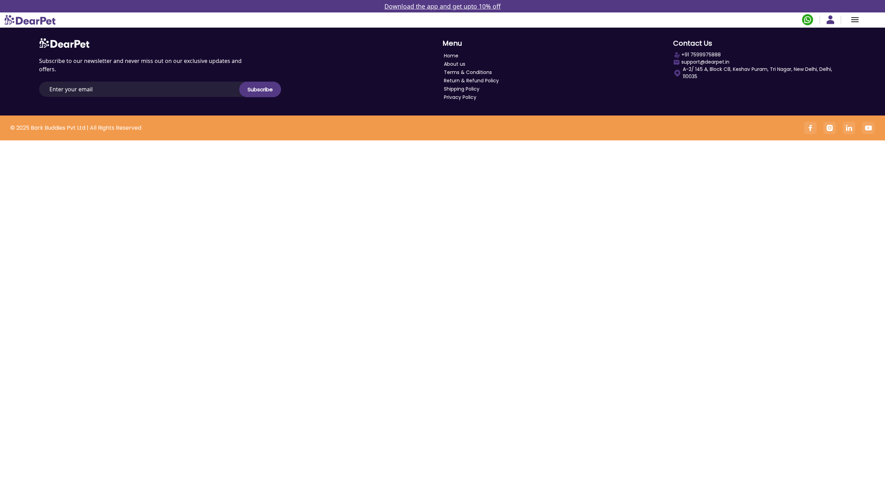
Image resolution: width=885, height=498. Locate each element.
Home (451, 55)
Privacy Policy (460, 97)
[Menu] (855, 20)
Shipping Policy (461, 88)
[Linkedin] (849, 128)
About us (454, 64)
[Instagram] (829, 128)
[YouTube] (868, 128)
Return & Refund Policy (471, 80)
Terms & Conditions (468, 72)
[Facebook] (810, 128)
